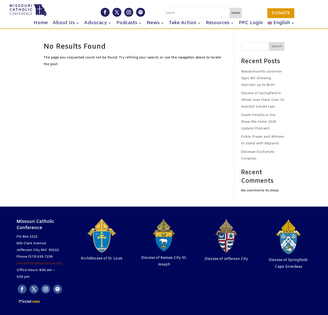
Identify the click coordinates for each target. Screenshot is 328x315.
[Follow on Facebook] (105, 12)
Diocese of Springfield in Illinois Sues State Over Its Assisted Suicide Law (262, 100)
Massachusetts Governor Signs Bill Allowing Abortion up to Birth (261, 78)
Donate (281, 13)
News (153, 23)
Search (276, 46)
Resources (217, 23)
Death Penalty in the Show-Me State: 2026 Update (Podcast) (258, 122)
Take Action (182, 23)
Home (40, 23)
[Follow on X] (116, 12)
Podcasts (126, 23)
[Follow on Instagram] (128, 12)
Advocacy (95, 23)
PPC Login (251, 23)
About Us (64, 23)
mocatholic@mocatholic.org (39, 263)
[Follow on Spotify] (140, 12)
